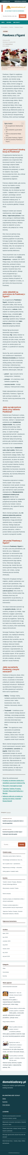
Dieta (3, 22)
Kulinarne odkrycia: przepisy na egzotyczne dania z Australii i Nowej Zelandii (13, 798)
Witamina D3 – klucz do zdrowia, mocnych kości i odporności (15, 995)
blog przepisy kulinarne (9, 1021)
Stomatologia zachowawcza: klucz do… (13, 859)
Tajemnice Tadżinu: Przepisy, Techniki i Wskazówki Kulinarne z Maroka (13, 791)
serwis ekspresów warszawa (10, 986)
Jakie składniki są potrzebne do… (14, 130)
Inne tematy (16, 22)
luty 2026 (5, 937)
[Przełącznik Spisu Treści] (22, 123)
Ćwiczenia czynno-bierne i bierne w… (12, 856)
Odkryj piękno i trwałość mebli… (11, 871)
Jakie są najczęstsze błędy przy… (13, 134)
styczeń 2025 (6, 956)
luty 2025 (5, 952)
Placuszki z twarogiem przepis (12, 786)
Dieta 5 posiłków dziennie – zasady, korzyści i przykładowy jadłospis (16, 1029)
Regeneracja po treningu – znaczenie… (13, 867)
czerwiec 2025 (6, 941)
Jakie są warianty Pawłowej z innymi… (14, 140)
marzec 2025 (6, 948)
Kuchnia (9, 22)
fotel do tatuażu (7, 893)
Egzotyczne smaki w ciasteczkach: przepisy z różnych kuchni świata (15, 1045)
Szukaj (22, 16)
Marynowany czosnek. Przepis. (11, 888)
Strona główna (4, 27)
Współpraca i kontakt (20, 1)
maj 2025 (5, 944)
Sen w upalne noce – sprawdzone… (12, 863)
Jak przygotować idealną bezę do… (14, 127)
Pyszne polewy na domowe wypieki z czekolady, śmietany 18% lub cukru (17, 1058)
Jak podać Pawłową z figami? (14, 137)
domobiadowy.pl (9, 44)
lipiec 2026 (5, 933)
